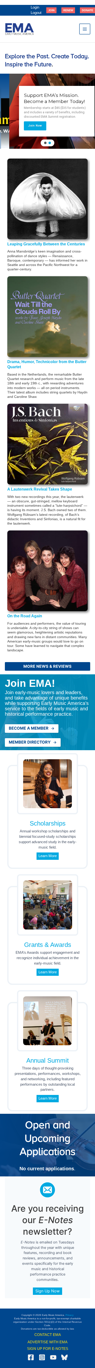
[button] (51, 10)
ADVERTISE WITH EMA (47, 1342)
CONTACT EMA (47, 1335)
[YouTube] (53, 1357)
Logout (36, 13)
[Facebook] (31, 1357)
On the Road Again (24, 616)
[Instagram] (42, 1357)
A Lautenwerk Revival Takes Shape (39, 489)
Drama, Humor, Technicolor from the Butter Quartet (46, 364)
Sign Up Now (47, 1290)
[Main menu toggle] (84, 29)
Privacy (70, 1315)
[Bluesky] (64, 1357)
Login (35, 7)
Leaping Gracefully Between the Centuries (46, 244)
